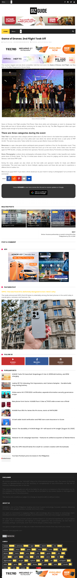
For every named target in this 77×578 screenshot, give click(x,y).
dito (59, 553)
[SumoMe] (29, 178)
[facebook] (65, 2)
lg (60, 549)
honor (55, 212)
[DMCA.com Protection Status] (9, 537)
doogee (21, 560)
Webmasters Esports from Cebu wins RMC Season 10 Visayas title (37, 221)
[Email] (24, 178)
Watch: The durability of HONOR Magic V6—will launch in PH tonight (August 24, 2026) (43, 429)
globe (29, 549)
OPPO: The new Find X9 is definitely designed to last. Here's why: (29, 292)
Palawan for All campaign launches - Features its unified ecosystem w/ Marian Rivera (43, 438)
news (50, 42)
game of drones (43, 42)
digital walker (8, 560)
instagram (62, 560)
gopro (45, 564)
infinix (50, 549)
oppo (32, 546)
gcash (49, 553)
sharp (27, 557)
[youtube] (74, 2)
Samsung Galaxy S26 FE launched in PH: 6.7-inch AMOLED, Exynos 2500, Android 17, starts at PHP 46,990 (12, 219)
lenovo (6, 553)
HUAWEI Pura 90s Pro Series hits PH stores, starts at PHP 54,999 (34, 410)
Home (6, 31)
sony (27, 553)
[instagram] (68, 2)
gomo (15, 564)
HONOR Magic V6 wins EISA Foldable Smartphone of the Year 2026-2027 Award (63, 221)
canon (48, 557)
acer (38, 553)
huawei (6, 546)
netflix (37, 557)
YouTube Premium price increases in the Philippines (30, 456)
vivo (55, 546)
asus (39, 549)
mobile (6, 212)
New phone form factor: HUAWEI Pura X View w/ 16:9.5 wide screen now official (40, 401)
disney (35, 564)
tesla (55, 564)
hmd (25, 564)
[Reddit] (14, 178)
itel (58, 557)
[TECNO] (38, 573)
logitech (32, 560)
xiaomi (44, 546)
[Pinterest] (19, 178)
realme (6, 549)
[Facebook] (9, 178)
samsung (19, 546)
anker (5, 564)
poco (5, 557)
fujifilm (16, 557)
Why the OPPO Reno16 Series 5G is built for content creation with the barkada (40, 447)
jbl (42, 560)
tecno (17, 553)
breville (65, 564)
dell (51, 560)
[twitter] (71, 2)
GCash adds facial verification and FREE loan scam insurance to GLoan (38, 420)
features (34, 42)
